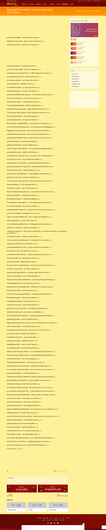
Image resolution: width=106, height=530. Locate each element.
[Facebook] (48, 523)
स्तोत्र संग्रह (65, 4)
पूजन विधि (89, 1)
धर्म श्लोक (31, 510)
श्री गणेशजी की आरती (75, 76)
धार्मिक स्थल (24, 4)
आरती (51, 518)
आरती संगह (45, 4)
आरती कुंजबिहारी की (75, 81)
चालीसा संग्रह (51, 4)
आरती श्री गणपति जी (75, 79)
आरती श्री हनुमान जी (75, 86)
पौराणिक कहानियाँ (96, 1)
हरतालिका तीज (79, 49)
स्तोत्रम (86, 11)
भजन (63, 518)
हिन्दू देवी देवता (38, 4)
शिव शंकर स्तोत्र (53, 510)
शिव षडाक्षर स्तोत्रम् (12, 510)
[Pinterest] (58, 523)
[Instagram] (54, 523)
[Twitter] (51, 523)
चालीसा (55, 518)
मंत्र (60, 518)
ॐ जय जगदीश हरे (75, 74)
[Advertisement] (37, 27)
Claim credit (19, 448)
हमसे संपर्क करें (55, 520)
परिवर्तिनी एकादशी (80, 58)
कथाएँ (84, 1)
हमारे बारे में (49, 520)
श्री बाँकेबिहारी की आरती (76, 84)
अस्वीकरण (62, 520)
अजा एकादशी (79, 44)
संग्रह (82, 11)
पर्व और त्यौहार (31, 4)
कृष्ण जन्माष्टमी (73, 39)
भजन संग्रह (71, 4)
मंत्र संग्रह (58, 4)
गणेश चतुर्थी (79, 53)
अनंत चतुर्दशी (79, 62)
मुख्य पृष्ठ (79, 1)
